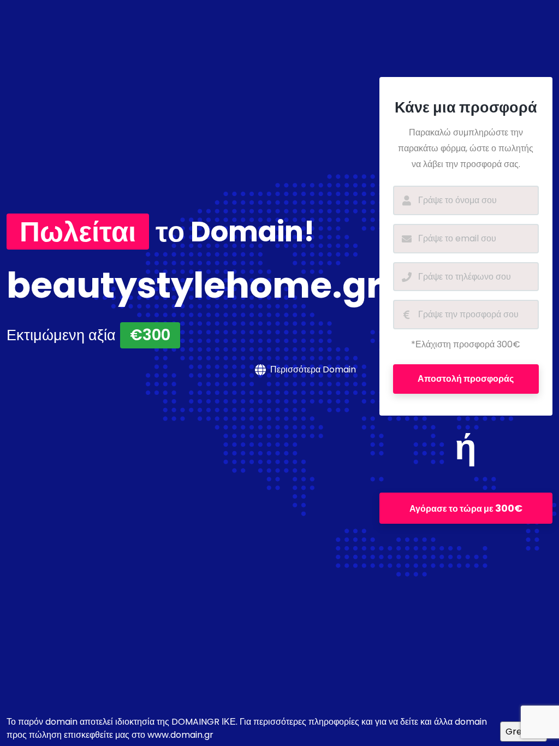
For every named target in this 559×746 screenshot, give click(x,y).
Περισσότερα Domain (313, 369)
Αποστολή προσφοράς (466, 378)
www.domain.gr (180, 735)
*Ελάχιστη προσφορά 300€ (465, 344)
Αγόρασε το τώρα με (465, 508)
